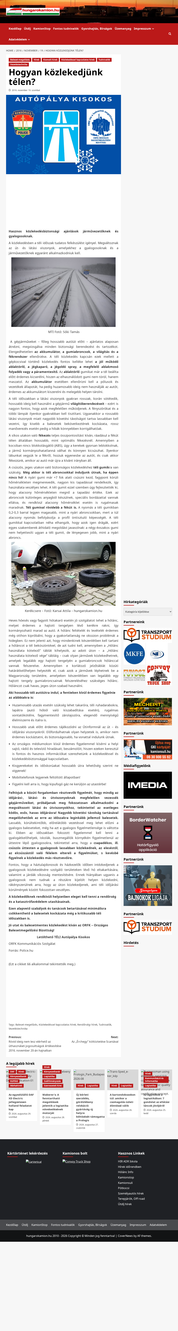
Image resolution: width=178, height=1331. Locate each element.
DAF (12, 1071)
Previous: (35, 1043)
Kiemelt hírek (50, 59)
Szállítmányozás (52, 1081)
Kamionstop (126, 1177)
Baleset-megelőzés (20, 59)
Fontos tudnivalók (66, 29)
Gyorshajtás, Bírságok (96, 29)
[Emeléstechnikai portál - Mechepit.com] (148, 711)
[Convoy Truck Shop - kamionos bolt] (159, 675)
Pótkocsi (123, 1188)
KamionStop (42, 29)
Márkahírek (16, 1085)
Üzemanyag (123, 29)
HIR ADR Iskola (127, 1161)
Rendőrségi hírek (87, 1024)
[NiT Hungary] (157, 653)
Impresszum (142, 29)
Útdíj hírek (125, 1204)
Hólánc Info (125, 1172)
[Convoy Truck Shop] (77, 1161)
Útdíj (27, 29)
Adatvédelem (18, 39)
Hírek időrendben (129, 1167)
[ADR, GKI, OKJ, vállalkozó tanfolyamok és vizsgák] (148, 635)
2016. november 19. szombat (26, 90)
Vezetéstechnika (18, 64)
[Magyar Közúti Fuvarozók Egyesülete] (134, 653)
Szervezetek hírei (53, 1085)
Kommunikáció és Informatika (154, 1080)
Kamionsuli (125, 1183)
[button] (170, 34)
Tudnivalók (104, 59)
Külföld (14, 1081)
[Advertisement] (69, 201)
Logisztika (49, 1076)
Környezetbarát (18, 1076)
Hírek (36, 59)
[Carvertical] (34, 1161)
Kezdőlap (15, 29)
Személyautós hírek (131, 1193)
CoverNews (125, 1236)
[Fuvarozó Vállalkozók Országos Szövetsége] (134, 675)
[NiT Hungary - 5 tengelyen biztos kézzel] (148, 885)
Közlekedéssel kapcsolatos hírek (78, 59)
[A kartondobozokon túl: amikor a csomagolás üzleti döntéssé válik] (122, 1079)
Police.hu (26, 950)
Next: (95, 1039)
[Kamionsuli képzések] (148, 749)
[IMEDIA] (148, 785)
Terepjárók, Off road (131, 1199)
